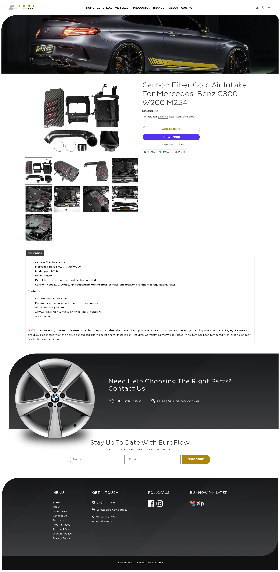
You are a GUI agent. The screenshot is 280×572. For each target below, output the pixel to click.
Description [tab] (35, 253)
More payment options (171, 144)
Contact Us (59, 515)
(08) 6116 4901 (106, 502)
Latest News (60, 511)
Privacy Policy (61, 538)
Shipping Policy (62, 533)
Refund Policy (61, 524)
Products (58, 520)
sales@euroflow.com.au (112, 509)
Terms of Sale (61, 529)
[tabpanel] (140, 300)
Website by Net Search (150, 562)
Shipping (163, 116)
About (56, 506)
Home (56, 502)
